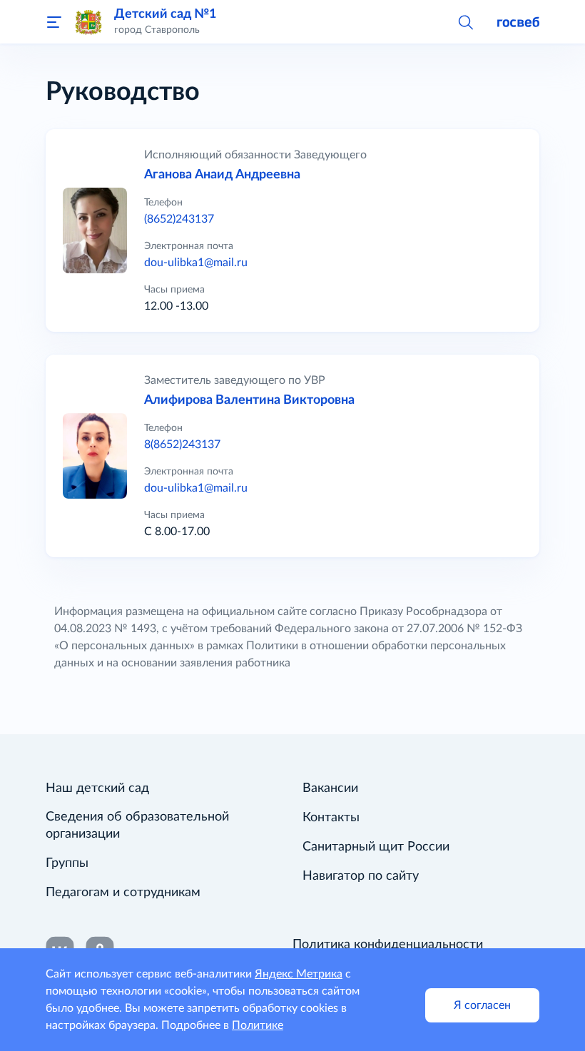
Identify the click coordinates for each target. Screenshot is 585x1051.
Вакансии (330, 788)
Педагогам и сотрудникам (123, 892)
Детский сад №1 (165, 14)
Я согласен (482, 1005)
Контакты (331, 817)
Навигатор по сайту (360, 876)
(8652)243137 (179, 219)
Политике (257, 1025)
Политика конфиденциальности (387, 944)
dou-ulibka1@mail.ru (196, 262)
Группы (67, 863)
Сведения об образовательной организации (137, 826)
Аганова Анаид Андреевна (222, 174)
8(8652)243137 (182, 444)
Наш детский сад (97, 788)
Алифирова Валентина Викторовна (249, 400)
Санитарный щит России (375, 847)
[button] (465, 21)
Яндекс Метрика (298, 974)
